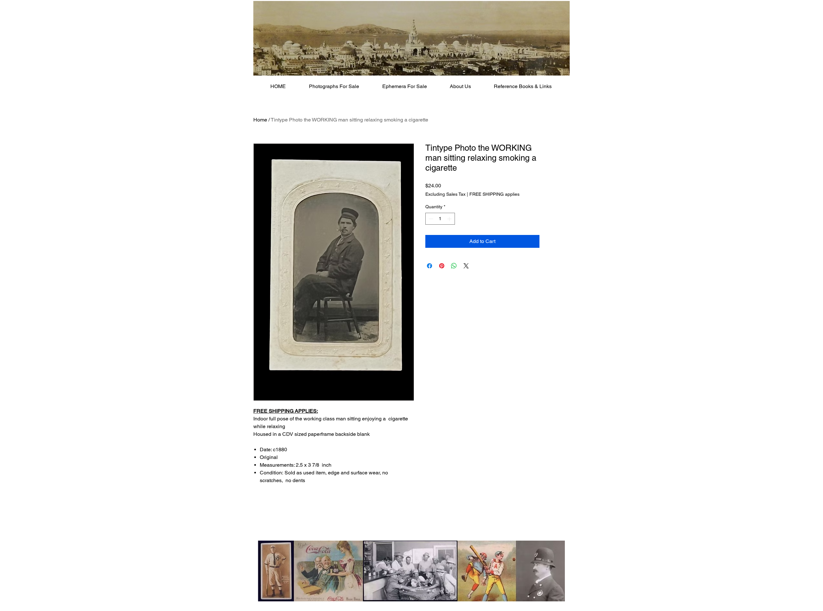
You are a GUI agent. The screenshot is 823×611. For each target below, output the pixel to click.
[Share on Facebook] (429, 266)
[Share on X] (466, 266)
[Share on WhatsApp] (454, 266)
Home (260, 120)
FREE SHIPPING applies (494, 194)
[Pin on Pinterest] (442, 266)
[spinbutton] (440, 218)
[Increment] (450, 218)
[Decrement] (430, 218)
